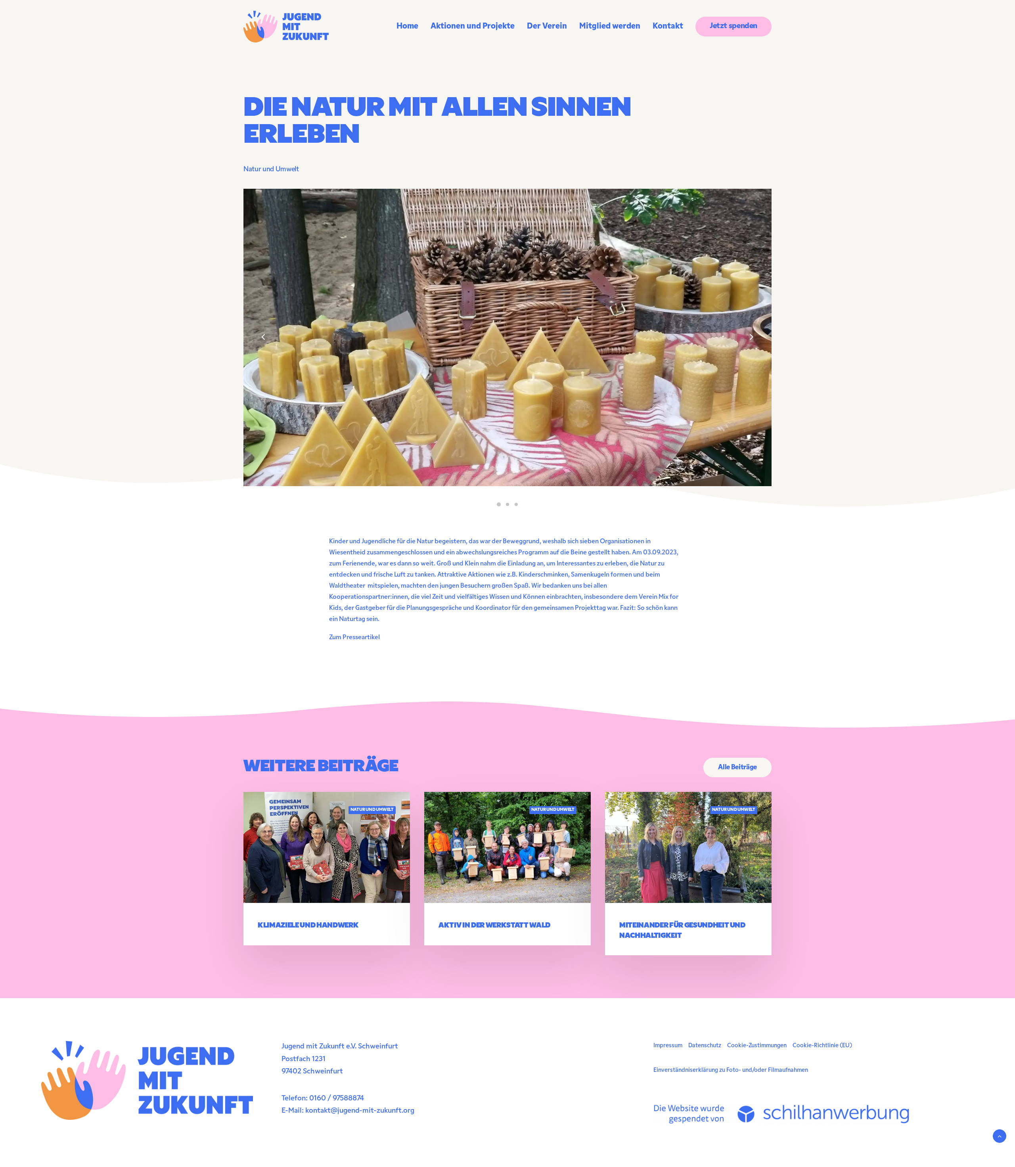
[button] (326, 847)
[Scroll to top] (999, 1136)
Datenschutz (704, 1046)
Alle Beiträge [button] (737, 767)
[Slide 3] (516, 504)
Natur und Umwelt (271, 169)
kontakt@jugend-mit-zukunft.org (359, 1111)
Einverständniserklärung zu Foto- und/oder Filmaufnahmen (730, 1070)
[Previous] (263, 357)
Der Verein (547, 27)
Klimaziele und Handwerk (308, 925)
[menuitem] (410, 26)
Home (407, 27)
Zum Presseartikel (354, 637)
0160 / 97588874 (336, 1098)
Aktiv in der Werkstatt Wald (494, 925)
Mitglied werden (609, 27)
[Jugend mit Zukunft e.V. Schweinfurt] (286, 26)
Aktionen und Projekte (473, 27)
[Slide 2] (507, 504)
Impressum (667, 1046)
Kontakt (668, 27)
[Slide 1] (498, 504)
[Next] (751, 357)
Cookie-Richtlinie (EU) (822, 1046)
